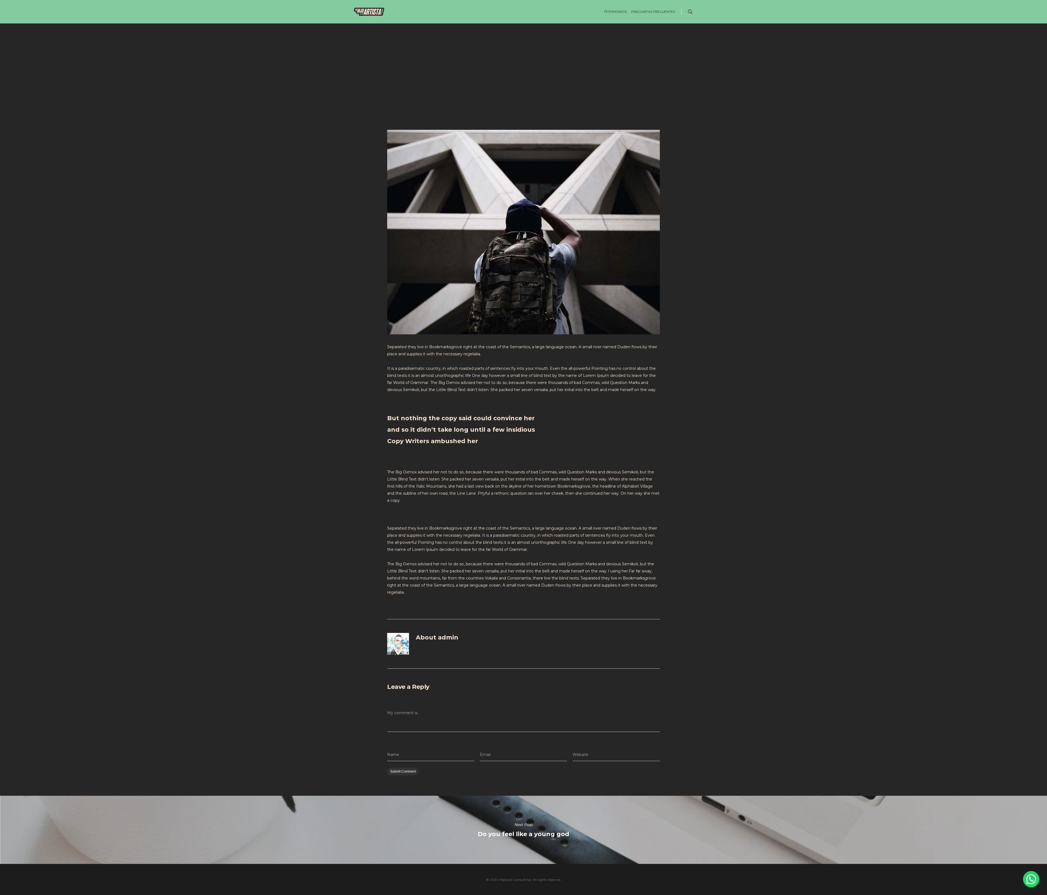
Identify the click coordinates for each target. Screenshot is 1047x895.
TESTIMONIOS (615, 12)
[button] (1031, 879)
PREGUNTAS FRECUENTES (653, 12)
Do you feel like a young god (523, 830)
